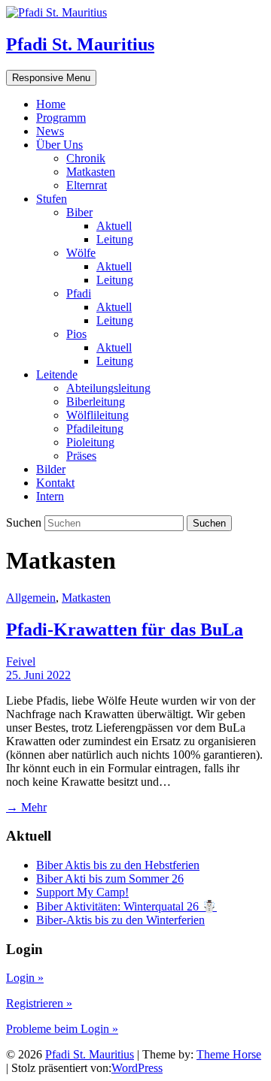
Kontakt (55, 482)
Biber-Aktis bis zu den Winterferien (120, 919)
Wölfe (81, 252)
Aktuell (114, 225)
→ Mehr (26, 807)
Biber (79, 212)
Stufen (51, 198)
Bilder (50, 469)
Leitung (114, 239)
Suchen (25, 522)
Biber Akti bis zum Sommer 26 (110, 878)
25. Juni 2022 (38, 675)
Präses (81, 455)
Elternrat (86, 185)
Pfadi (78, 293)
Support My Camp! (82, 892)
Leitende (57, 374)
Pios (76, 334)
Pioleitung (90, 442)
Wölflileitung (97, 415)
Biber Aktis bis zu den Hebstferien (117, 865)
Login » (25, 977)
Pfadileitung (94, 428)
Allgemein (31, 597)
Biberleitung (95, 401)
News (50, 131)
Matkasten (90, 171)
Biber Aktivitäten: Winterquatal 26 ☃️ (126, 906)
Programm (61, 117)
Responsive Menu (51, 77)
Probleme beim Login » (62, 1028)
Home (50, 104)
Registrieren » (39, 1003)
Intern (50, 496)
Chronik (85, 158)
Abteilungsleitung (108, 388)
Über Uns (59, 144)
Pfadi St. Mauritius (80, 44)
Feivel (20, 661)
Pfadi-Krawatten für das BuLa (124, 629)
